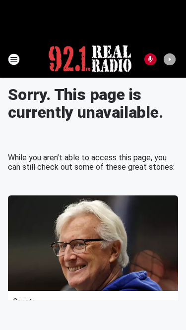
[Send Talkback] (150, 59)
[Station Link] (90, 59)
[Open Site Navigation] (14, 59)
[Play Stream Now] (170, 59)
